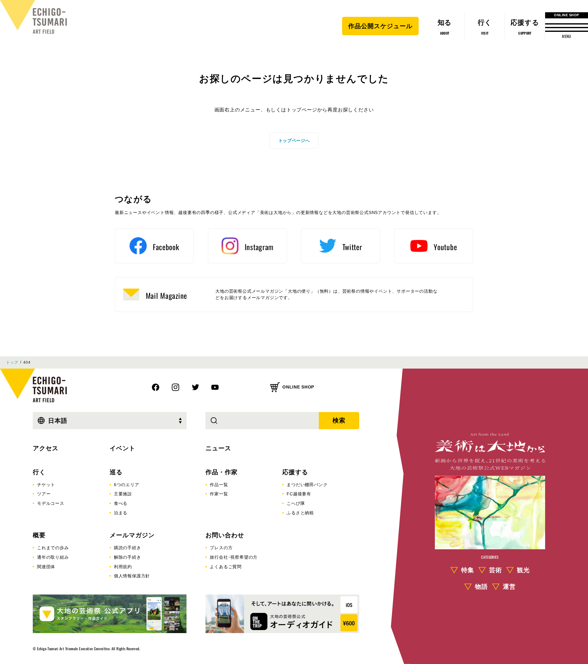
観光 (523, 570)
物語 (481, 586)
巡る (116, 472)
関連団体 (46, 566)
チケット (46, 484)
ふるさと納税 (300, 512)
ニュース (218, 448)
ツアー (44, 493)
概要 (39, 535)
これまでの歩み (53, 547)
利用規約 (123, 566)
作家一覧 (219, 493)
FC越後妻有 (299, 493)
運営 (509, 586)
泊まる (120, 512)
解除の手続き (127, 557)
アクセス (45, 448)
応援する (295, 472)
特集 (467, 570)
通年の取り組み (53, 557)
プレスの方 (221, 547)
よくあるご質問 (226, 566)
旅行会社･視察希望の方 (234, 557)
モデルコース (50, 503)
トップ (12, 362)
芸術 (495, 570)
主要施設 (123, 493)
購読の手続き (127, 547)
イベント (122, 448)
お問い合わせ (224, 535)
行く (39, 472)
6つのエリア (126, 484)
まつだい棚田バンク (307, 484)
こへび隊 (296, 503)
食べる (120, 503)
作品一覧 (219, 484)
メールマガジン (132, 535)
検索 (339, 420)
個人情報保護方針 (132, 575)
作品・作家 (221, 472)
